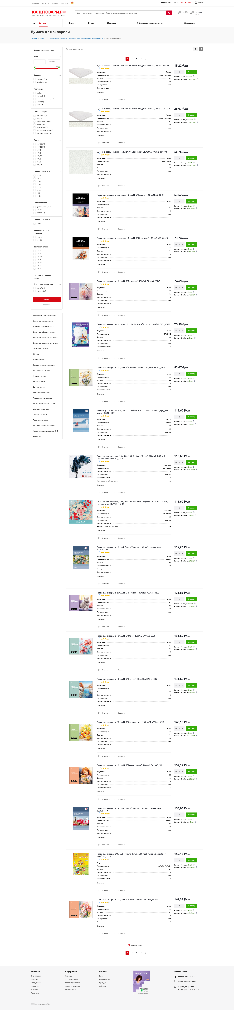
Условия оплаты (71, 979)
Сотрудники (36, 983)
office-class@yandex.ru (187, 981)
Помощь (68, 976)
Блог (101, 976)
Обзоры (102, 986)
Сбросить (46, 305)
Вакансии (35, 986)
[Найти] (169, 13)
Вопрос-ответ (105, 979)
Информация (71, 972)
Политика (35, 993)
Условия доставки (72, 983)
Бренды (102, 983)
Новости (34, 979)
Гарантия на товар (72, 986)
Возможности (70, 990)
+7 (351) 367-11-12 (185, 977)
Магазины (35, 990)
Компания (35, 972)
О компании (36, 976)
